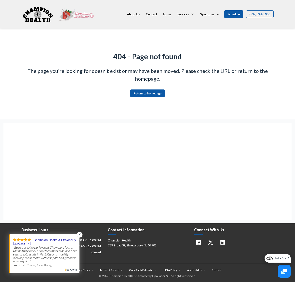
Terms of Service (111, 270)
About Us (133, 14)
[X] (210, 242)
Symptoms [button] (207, 14)
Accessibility (196, 270)
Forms (167, 14)
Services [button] (183, 14)
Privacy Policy (83, 270)
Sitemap (216, 270)
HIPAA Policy (171, 270)
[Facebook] (198, 242)
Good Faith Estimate (142, 270)
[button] (233, 14)
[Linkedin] (222, 242)
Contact (151, 14)
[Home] (58, 14)
